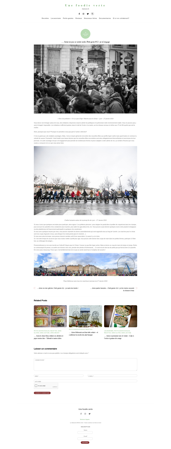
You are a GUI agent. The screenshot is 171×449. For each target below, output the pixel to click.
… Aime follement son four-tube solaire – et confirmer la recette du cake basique (83, 333)
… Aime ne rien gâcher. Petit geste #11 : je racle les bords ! (57, 288)
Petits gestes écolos (42, 331)
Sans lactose (45, 332)
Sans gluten (116, 332)
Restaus (79, 18)
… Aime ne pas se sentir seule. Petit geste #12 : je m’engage (85, 41)
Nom (37, 376)
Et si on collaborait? (121, 18)
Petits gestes (68, 18)
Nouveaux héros (90, 18)
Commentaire (40, 360)
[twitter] (88, 13)
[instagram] (83, 13)
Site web (38, 381)
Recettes (45, 18)
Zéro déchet (54, 332)
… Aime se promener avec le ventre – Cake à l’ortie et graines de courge (119, 336)
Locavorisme (56, 18)
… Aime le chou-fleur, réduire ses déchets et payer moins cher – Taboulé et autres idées (48, 336)
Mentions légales (85, 419)
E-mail (91, 376)
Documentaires (105, 18)
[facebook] (79, 13)
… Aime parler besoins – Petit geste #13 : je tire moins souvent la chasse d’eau (112, 289)
